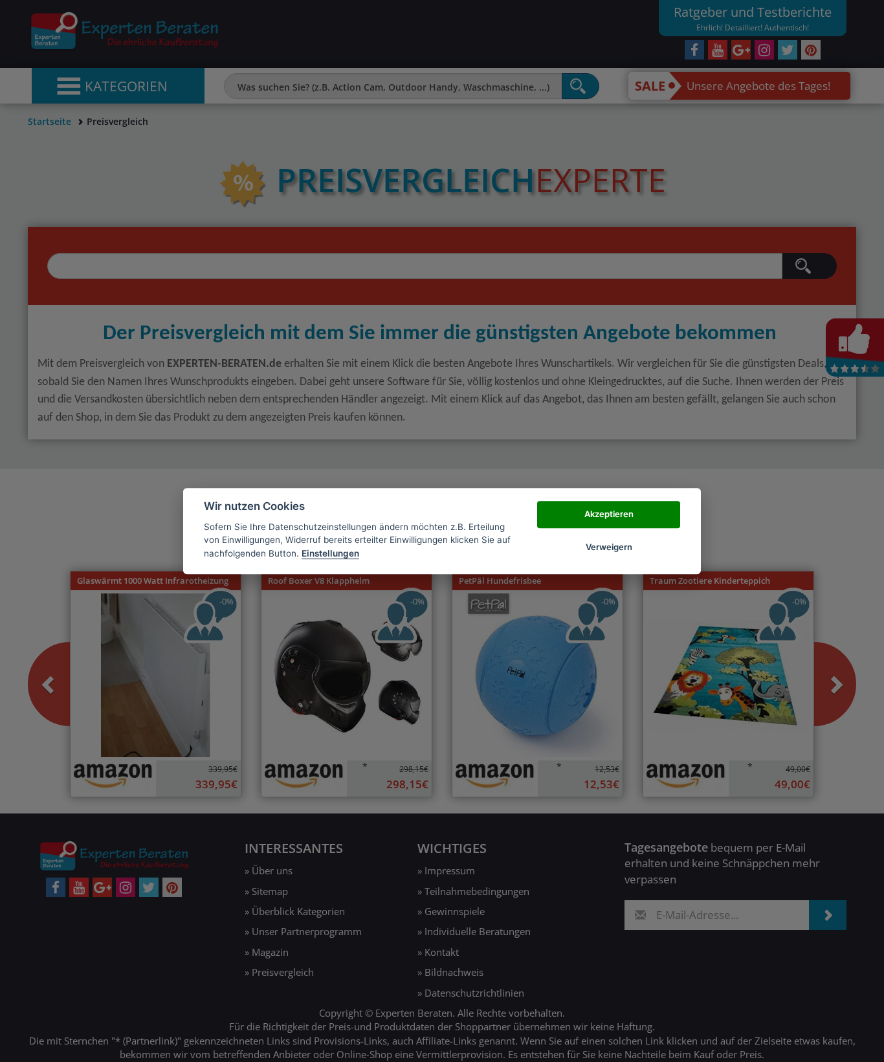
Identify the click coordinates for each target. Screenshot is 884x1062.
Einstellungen (330, 553)
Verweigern (609, 547)
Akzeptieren (609, 514)
